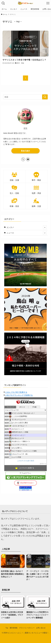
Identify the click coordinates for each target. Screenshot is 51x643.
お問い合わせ (40, 628)
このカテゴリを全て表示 (25, 461)
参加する (43, 463)
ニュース (10, 232)
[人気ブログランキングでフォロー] (25, 478)
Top (7, 628)
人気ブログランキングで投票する (19, 395)
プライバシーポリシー (27, 628)
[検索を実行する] (45, 96)
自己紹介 (26, 150)
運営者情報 (13, 628)
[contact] (28, 159)
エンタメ (10, 227)
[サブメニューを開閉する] (45, 227)
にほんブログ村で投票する (16, 392)
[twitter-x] (23, 159)
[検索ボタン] (3, 3)
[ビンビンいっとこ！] (25, 3)
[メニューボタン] (48, 3)
